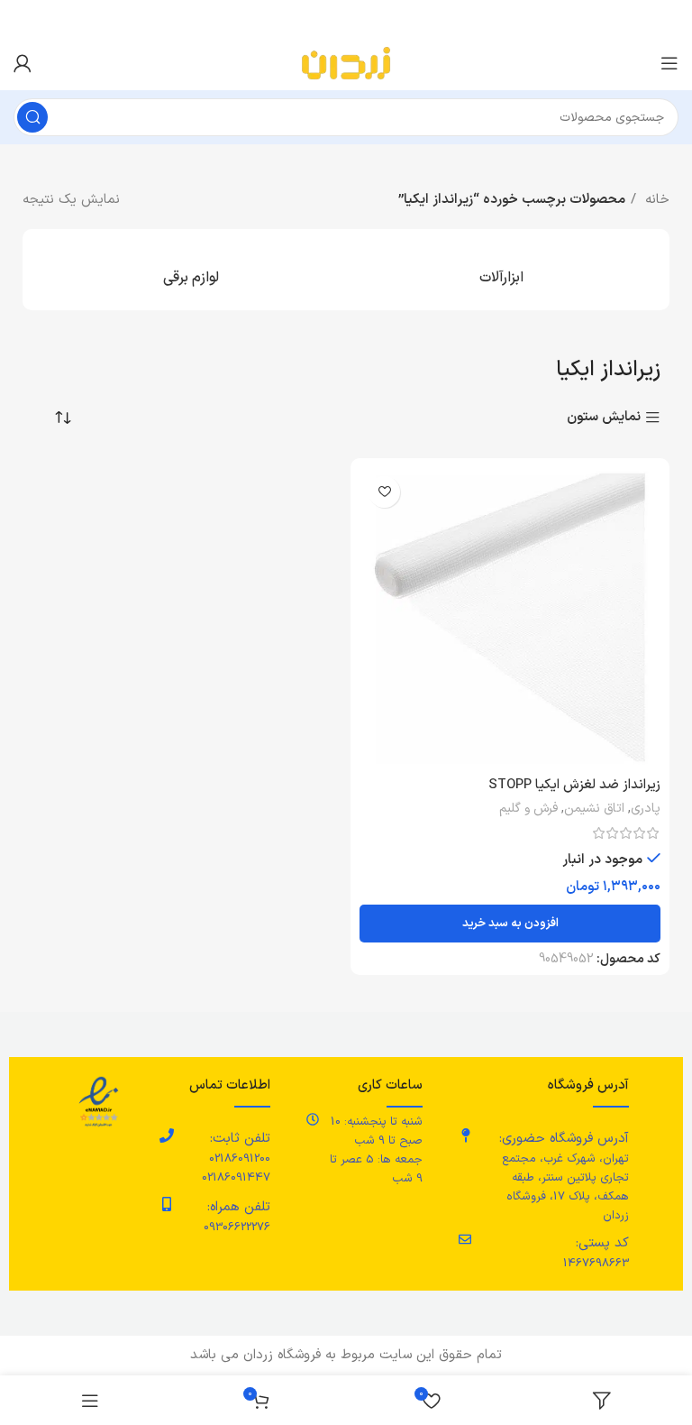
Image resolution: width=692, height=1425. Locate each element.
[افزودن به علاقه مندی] (384, 492)
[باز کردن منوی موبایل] (669, 63)
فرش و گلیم (528, 809)
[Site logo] (346, 62)
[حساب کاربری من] (23, 63)
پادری (645, 809)
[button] (510, 923)
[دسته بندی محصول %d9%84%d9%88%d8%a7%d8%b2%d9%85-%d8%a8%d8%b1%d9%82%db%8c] (191, 270)
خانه (655, 199)
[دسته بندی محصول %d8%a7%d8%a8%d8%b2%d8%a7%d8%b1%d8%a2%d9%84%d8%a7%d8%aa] (501, 270)
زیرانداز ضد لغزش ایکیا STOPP (574, 785)
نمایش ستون (604, 418)
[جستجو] (32, 117)
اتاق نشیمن (594, 809)
